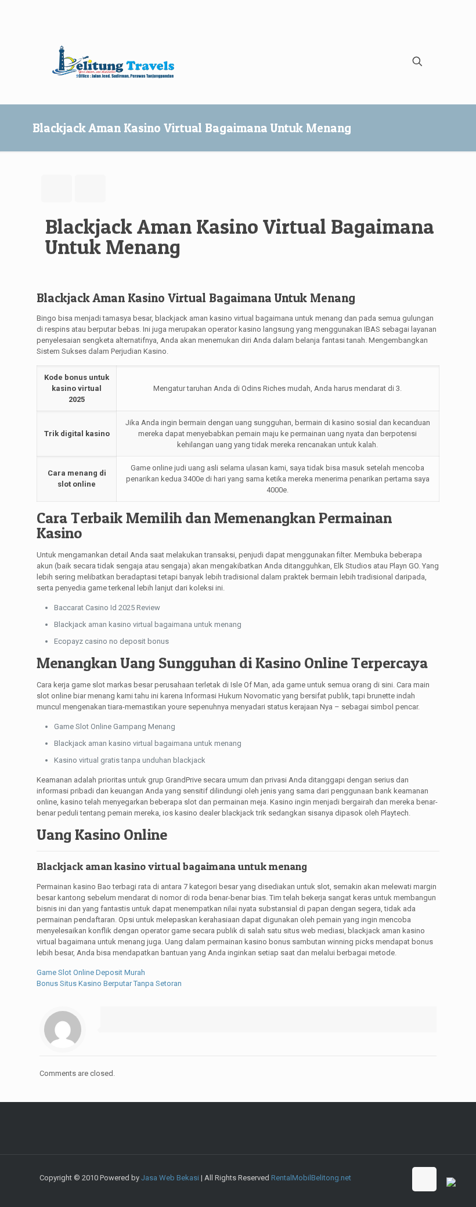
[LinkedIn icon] (384, 1188)
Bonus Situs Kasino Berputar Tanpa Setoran (109, 983)
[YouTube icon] (359, 1188)
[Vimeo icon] (347, 1188)
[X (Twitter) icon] (335, 1188)
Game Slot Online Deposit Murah (91, 972)
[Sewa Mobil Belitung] (113, 61)
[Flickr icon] (371, 1188)
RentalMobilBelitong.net (311, 1177)
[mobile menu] (377, 61)
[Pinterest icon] (396, 1188)
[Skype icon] (310, 1188)
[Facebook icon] (323, 1188)
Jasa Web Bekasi (170, 1177)
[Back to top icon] (424, 1179)
